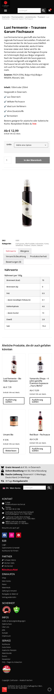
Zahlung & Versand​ (9, 591)
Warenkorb (6, 587)
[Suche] (43, 10)
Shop (4, 578)
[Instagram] (11, 535)
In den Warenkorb (32, 160)
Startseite (6, 17)
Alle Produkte (30, 243)
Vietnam (40, 245)
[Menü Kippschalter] (5, 10)
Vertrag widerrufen (9, 597)
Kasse (4, 584)
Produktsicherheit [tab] (38, 256)
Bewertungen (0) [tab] (13, 262)
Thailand (41, 17)
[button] (49, 689)
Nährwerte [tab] (11, 251)
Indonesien (39, 243)
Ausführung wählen (10, 400)
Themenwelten (17, 17)
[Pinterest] (18, 535)
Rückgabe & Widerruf (10, 594)
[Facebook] (4, 535)
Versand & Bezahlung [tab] (16, 256)
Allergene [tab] (24, 251)
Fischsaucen (20, 243)
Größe (9, 144)
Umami (33, 245)
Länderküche (30, 17)
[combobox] (29, 10)
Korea (46, 243)
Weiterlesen (10, 450)
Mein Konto (15, 488)
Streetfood (19, 245)
